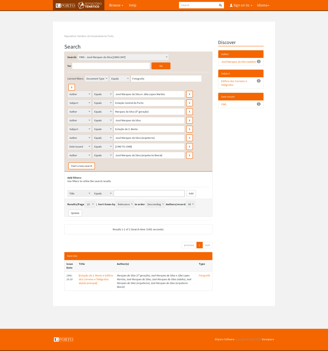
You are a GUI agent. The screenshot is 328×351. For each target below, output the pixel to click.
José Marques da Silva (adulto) (238, 61)
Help (132, 5)
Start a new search (81, 166)
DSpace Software (224, 339)
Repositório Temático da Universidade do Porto (89, 36)
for (69, 66)
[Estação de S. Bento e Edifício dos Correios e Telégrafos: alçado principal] (96, 279)
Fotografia (204, 275)
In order (140, 204)
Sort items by (106, 204)
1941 (223, 104)
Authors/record (175, 204)
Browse (115, 5)
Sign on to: (241, 5)
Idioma (262, 5)
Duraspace (268, 339)
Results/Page (75, 204)
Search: (72, 57)
